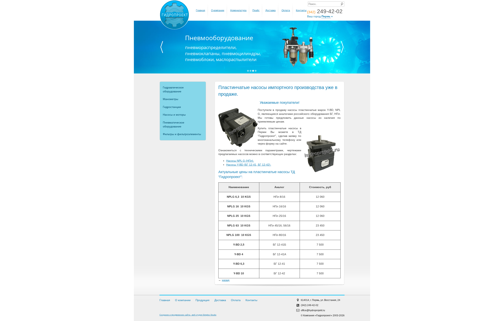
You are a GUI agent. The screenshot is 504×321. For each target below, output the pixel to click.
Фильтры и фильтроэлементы (182, 134)
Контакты (301, 10)
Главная (200, 10)
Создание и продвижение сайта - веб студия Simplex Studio (187, 315)
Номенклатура (238, 10)
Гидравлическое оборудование (173, 89)
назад (225, 280)
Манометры (170, 99)
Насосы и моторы (174, 114)
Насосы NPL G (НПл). (240, 160)
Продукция (202, 300)
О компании (217, 10)
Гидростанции (172, 107)
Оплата (286, 10)
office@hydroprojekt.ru (313, 310)
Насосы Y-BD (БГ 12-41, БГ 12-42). (248, 164)
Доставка (270, 10)
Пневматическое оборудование (173, 124)
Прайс (255, 10)
